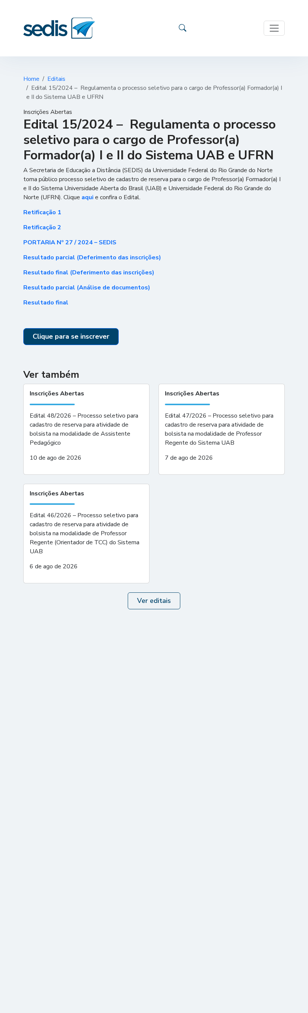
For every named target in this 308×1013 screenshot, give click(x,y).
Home (31, 79)
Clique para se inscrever (71, 336)
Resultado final (45, 302)
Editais (56, 79)
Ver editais (154, 600)
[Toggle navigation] (274, 28)
